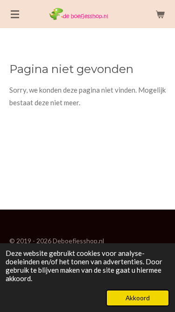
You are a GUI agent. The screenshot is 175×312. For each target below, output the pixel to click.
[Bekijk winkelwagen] (160, 14)
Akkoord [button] (138, 298)
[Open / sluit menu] (15, 14)
